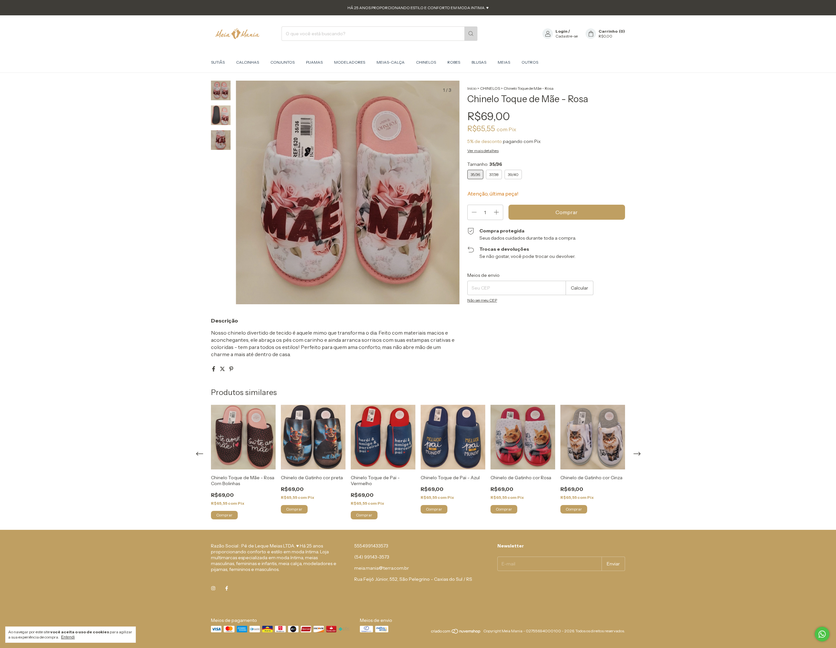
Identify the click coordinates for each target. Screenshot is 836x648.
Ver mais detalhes (483, 150)
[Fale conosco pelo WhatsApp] (822, 634)
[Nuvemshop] (456, 632)
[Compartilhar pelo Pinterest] (231, 369)
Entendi (68, 637)
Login (561, 31)
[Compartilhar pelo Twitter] (223, 369)
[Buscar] (470, 33)
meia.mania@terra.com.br (381, 568)
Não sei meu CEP (482, 300)
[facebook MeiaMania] (226, 588)
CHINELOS (426, 62)
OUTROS (530, 62)
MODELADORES (349, 62)
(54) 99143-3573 (371, 557)
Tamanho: (484, 164)
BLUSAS (479, 62)
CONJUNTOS (282, 62)
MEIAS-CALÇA (391, 62)
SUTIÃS (218, 62)
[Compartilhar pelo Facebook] (214, 369)
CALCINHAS (247, 62)
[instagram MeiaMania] (213, 588)
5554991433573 (371, 546)
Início (471, 88)
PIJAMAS (314, 62)
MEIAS (504, 62)
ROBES (453, 62)
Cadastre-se (566, 36)
